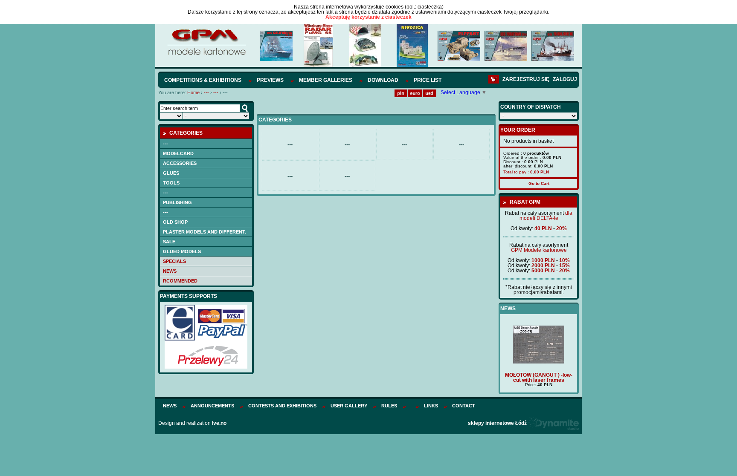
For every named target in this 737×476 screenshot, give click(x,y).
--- (206, 92)
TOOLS (171, 182)
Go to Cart (538, 183)
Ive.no (219, 423)
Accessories (180, 163)
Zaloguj (565, 79)
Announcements (212, 405)
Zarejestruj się (525, 79)
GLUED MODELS (182, 251)
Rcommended (180, 280)
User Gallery (349, 405)
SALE (169, 241)
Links (431, 405)
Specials (174, 261)
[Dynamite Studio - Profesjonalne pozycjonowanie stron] (553, 423)
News (170, 271)
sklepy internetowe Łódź (497, 423)
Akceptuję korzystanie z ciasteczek (368, 17)
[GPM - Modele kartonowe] (206, 55)
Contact (463, 405)
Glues (171, 173)
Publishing (177, 202)
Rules (389, 405)
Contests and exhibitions (282, 405)
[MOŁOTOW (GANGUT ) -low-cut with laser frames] (538, 362)
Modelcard (178, 153)
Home (193, 92)
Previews (270, 80)
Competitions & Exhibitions (202, 80)
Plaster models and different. (204, 231)
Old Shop (175, 222)
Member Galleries (325, 80)
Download (383, 80)
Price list (427, 80)
